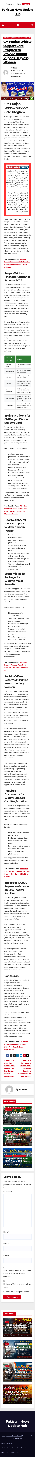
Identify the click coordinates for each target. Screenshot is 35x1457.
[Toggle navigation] (18, 25)
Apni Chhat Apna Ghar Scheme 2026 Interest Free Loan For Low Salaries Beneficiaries (9, 1068)
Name (6, 1232)
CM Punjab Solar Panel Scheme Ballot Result (14, 1448)
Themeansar (18, 1438)
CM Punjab (7, 37)
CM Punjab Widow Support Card (21, 37)
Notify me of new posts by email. (18, 1292)
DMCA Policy (5, 1452)
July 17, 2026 (12, 1331)
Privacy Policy (15, 1452)
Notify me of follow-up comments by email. (17, 1285)
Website (6, 1256)
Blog (6, 1321)
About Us (9, 1443)
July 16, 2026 (12, 1353)
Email (6, 1244)
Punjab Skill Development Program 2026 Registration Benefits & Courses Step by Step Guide (24, 1068)
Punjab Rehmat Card (19, 1156)
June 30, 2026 (12, 1397)
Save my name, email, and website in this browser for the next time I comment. (17, 1273)
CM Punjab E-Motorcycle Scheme (15, 1107)
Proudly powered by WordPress (11, 1436)
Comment (7, 1192)
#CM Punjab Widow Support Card (18, 74)
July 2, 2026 (11, 1375)
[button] (32, 25)
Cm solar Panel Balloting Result (15, 1134)
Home (3, 1443)
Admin (15, 68)
